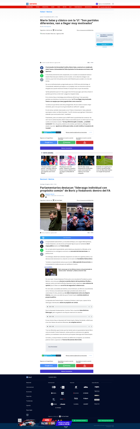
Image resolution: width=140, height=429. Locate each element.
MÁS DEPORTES (88, 7)
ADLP (70, 7)
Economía (29, 392)
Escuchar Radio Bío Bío (106, 7)
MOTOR (64, 7)
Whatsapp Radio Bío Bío (106, 420)
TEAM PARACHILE (78, 7)
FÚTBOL (38, 7)
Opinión (28, 405)
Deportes (28, 396)
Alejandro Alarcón (49, 194)
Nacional (28, 382)
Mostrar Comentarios (66, 148)
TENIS (58, 7)
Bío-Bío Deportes (46, 27)
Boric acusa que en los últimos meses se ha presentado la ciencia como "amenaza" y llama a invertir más (75, 269)
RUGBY (52, 7)
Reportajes (29, 410)
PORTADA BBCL (29, 7)
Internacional (30, 387)
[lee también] (51, 272)
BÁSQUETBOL (45, 7)
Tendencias (29, 401)
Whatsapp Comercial (80, 420)
